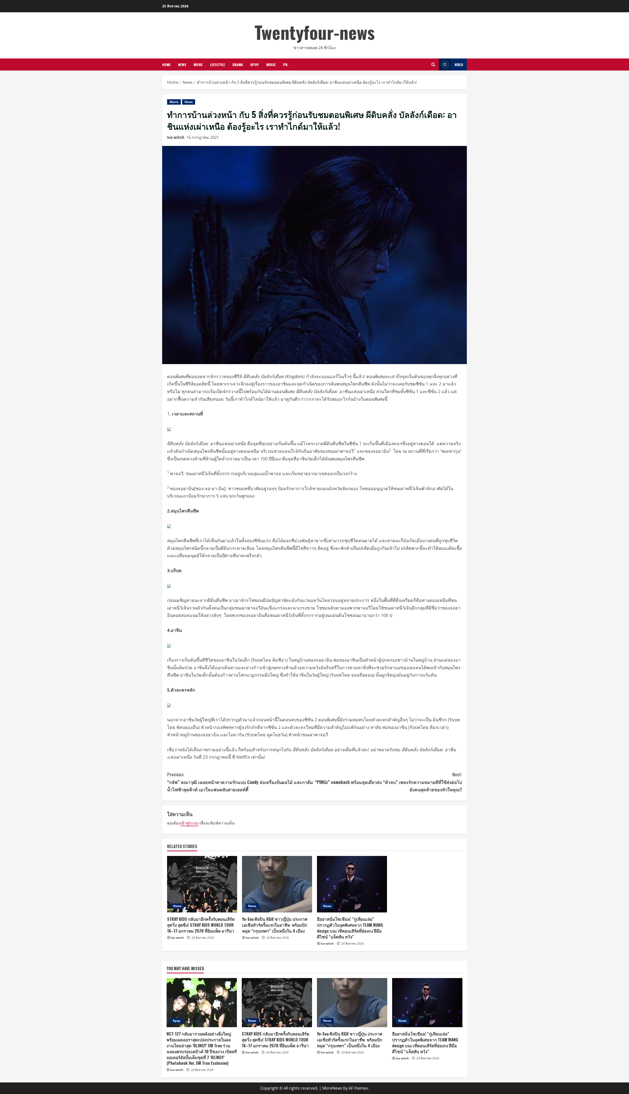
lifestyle (217, 64)
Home (166, 64)
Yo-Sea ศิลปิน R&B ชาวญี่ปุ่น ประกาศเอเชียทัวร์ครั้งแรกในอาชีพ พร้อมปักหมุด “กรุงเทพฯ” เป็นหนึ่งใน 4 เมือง (274, 925)
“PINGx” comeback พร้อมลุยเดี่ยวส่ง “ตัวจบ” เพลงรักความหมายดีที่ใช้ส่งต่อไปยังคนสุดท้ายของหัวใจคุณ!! (388, 782)
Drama (237, 64)
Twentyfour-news (315, 32)
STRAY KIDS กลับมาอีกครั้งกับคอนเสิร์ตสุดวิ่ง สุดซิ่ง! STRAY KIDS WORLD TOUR (201, 925)
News (182, 64)
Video (459, 64)
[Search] (433, 64)
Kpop (254, 64)
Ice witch (176, 137)
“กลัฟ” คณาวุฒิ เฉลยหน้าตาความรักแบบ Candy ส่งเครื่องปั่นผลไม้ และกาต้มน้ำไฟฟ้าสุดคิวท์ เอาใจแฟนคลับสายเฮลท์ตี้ (240, 782)
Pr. (285, 64)
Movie (198, 64)
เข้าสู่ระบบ (189, 823)
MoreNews (332, 1088)
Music (271, 64)
